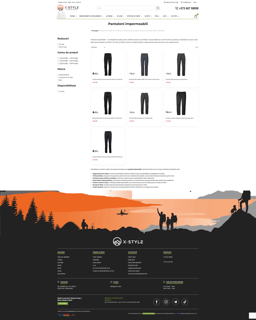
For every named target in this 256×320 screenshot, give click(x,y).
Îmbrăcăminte (119, 30)
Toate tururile (97, 257)
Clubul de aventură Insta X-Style (103, 271)
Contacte (78, 2)
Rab (60, 80)
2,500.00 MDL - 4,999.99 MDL (68, 63)
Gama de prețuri (68, 52)
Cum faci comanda (63, 257)
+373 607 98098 (167, 257)
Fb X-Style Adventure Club (101, 268)
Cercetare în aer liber (66, 77)
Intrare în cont (133, 265)
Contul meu (132, 257)
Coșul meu (131, 260)
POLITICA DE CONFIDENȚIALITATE (137, 274)
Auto (164, 16)
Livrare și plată (62, 2)
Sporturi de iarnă (133, 16)
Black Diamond (64, 75)
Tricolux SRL (72, 311)
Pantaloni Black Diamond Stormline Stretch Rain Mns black (108, 157)
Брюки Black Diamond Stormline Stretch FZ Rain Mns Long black (110, 118)
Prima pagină (95, 30)
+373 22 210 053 (168, 262)
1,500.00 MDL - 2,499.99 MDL (68, 61)
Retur (59, 268)
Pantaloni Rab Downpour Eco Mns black (176, 79)
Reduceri (63, 38)
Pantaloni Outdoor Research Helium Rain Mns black (180, 118)
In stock (61, 91)
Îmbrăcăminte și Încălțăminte (107, 30)
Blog (73, 2)
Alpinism (109, 16)
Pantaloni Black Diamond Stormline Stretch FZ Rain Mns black (109, 79)
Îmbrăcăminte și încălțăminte (90, 16)
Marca (61, 69)
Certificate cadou (134, 271)
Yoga (156, 16)
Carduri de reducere (134, 268)
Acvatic (147, 16)
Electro (174, 16)
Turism (72, 16)
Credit (60, 265)
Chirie (69, 2)
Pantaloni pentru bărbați (146, 30)
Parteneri (96, 260)
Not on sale (63, 47)
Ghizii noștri (97, 262)
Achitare (60, 262)
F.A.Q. (94, 265)
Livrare (60, 260)
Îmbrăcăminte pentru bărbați (131, 30)
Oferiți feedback (63, 303)
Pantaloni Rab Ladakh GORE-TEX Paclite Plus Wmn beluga (145, 79)
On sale (61, 44)
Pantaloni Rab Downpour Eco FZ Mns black (140, 118)
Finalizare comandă (134, 262)
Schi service (61, 274)
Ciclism (119, 16)
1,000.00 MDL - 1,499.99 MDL (68, 58)
